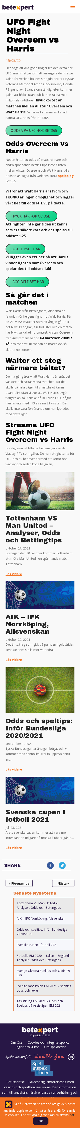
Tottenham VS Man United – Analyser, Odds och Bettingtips (34, 529)
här (72, 1115)
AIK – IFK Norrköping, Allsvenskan (27, 624)
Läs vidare (14, 574)
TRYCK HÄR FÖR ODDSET (31, 216)
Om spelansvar (55, 1047)
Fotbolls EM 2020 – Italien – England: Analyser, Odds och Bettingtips (43, 957)
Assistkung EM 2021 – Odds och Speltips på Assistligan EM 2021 (40, 1003)
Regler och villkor (26, 1047)
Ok (40, 1121)
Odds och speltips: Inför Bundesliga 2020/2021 (39, 728)
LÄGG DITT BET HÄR (27, 281)
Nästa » (63, 883)
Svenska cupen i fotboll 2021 (35, 816)
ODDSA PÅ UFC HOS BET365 (34, 130)
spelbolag (66, 176)
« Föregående (19, 883)
